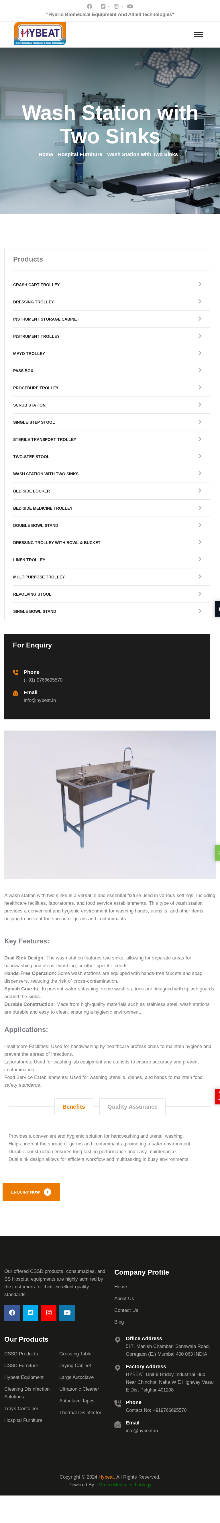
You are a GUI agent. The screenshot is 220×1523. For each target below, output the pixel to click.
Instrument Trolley (36, 336)
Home (46, 154)
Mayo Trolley (29, 353)
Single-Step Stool (34, 422)
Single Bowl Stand (34, 611)
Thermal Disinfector (80, 1412)
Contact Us (126, 1310)
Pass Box (23, 370)
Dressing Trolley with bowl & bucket (57, 542)
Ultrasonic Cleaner (79, 1389)
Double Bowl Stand (35, 525)
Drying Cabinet (75, 1365)
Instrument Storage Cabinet (46, 319)
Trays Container (21, 1408)
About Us (124, 1298)
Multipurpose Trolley (39, 577)
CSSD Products (21, 1354)
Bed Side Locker (31, 491)
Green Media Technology (124, 1484)
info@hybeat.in (40, 700)
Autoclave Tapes (77, 1401)
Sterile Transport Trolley (44, 439)
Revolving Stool (32, 594)
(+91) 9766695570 (43, 680)
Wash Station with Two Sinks (45, 474)
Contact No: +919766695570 (156, 1410)
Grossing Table (75, 1354)
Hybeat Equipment (24, 1377)
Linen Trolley (29, 560)
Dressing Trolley (33, 302)
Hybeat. (107, 1477)
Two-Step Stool (31, 456)
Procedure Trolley (35, 388)
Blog (119, 1322)
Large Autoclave (76, 1377)
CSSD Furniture (21, 1365)
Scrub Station (29, 405)
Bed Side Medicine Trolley (42, 508)
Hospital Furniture (80, 154)
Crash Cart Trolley (36, 284)
